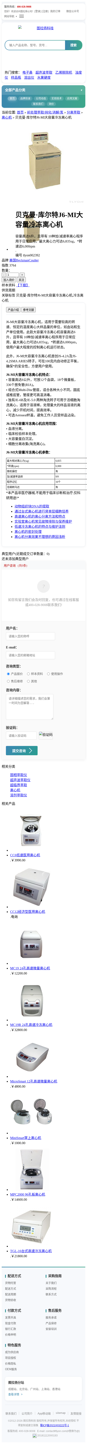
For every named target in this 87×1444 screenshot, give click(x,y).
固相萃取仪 (18, 775)
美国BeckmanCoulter (24, 260)
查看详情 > (15, 1394)
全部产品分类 (15, 90)
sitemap (60, 1412)
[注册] (45, 11)
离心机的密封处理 (28, 531)
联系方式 (51, 1294)
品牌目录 (25, 98)
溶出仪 (29, 77)
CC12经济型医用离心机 (27, 911)
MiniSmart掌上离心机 (25, 1138)
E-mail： (12, 647)
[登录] (37, 11)
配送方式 (10, 1288)
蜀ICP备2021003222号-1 (54, 1425)
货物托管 (10, 1282)
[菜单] (21, 16)
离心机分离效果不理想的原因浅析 (40, 537)
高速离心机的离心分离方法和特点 (40, 516)
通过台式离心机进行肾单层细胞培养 (42, 511)
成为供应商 (12, 1352)
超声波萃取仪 (20, 780)
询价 (51, 104)
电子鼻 (27, 72)
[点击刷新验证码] (46, 736)
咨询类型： (14, 666)
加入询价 (8, 279)
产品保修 (51, 1323)
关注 (21, 279)
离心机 (7, 117)
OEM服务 (11, 1369)
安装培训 (51, 1328)
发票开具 (10, 1317)
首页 (12, 98)
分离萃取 (73, 112)
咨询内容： (14, 690)
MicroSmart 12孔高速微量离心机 (33, 1081)
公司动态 (41, 98)
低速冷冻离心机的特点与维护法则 (40, 526)
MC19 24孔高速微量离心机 (30, 968)
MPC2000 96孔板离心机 (27, 1194)
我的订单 (55, 11)
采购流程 (51, 1288)
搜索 (73, 45)
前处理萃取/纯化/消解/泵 (45, 112)
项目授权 (10, 1357)
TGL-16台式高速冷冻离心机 (31, 1251)
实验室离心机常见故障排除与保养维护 (43, 521)
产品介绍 (13, 309)
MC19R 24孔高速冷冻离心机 (31, 1025)
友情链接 (76, 1413)
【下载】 (23, 285)
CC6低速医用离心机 (25, 855)
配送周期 (10, 1294)
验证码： (12, 727)
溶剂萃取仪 (18, 795)
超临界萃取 (18, 785)
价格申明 (10, 1334)
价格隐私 (10, 1363)
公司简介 (27, 1413)
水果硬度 (44, 77)
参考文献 (28, 309)
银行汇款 (10, 1328)
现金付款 (10, 1323)
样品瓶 (16, 77)
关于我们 (51, 1282)
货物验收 (10, 1300)
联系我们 (38, 104)
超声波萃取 (43, 72)
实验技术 (57, 98)
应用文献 (72, 98)
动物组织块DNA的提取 (32, 506)
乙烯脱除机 (63, 72)
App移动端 (44, 1413)
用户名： (12, 628)
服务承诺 (51, 1317)
